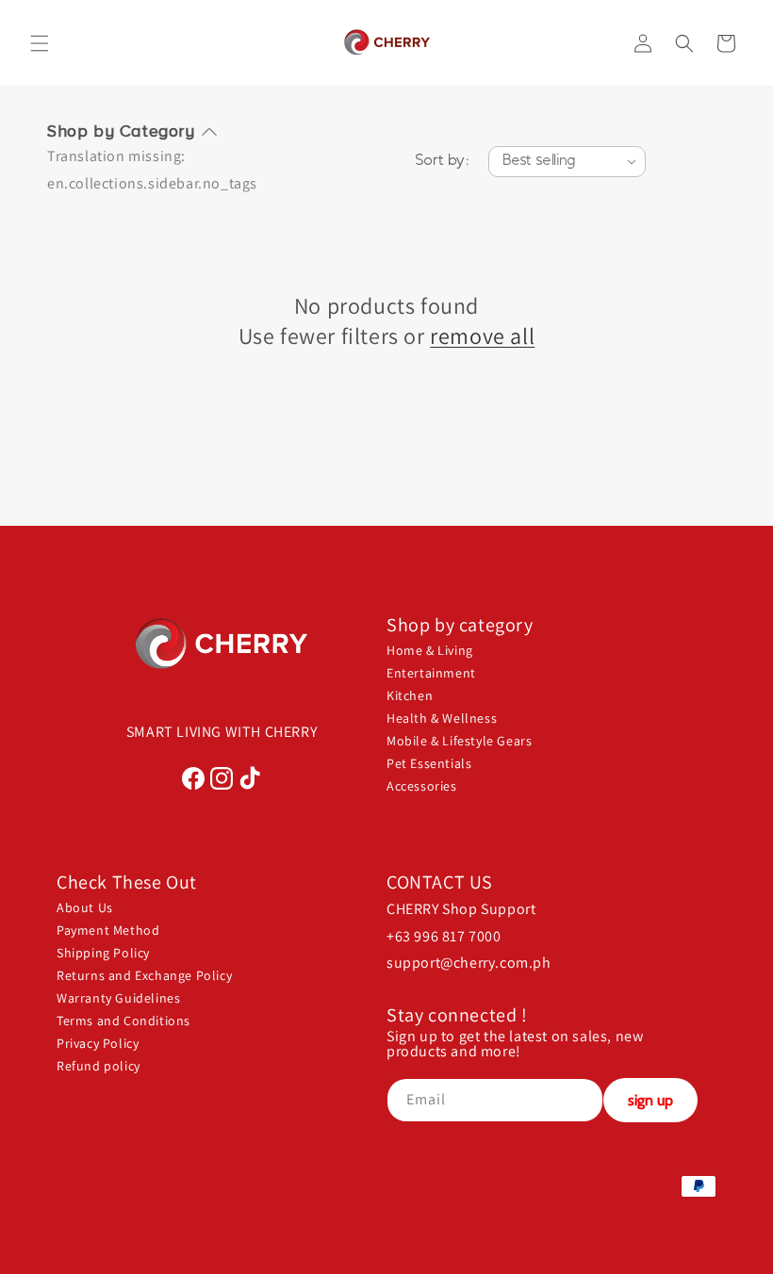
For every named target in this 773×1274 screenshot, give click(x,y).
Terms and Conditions (123, 1020)
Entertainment (431, 672)
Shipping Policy (103, 952)
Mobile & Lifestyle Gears (459, 740)
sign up (650, 1100)
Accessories (421, 785)
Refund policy (98, 1065)
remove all (482, 336)
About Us (85, 907)
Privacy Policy (98, 1043)
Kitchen (409, 695)
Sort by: (442, 161)
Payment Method (108, 930)
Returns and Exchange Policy (144, 975)
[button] (39, 43)
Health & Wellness (441, 718)
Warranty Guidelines (118, 997)
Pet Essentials (428, 763)
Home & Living (429, 650)
